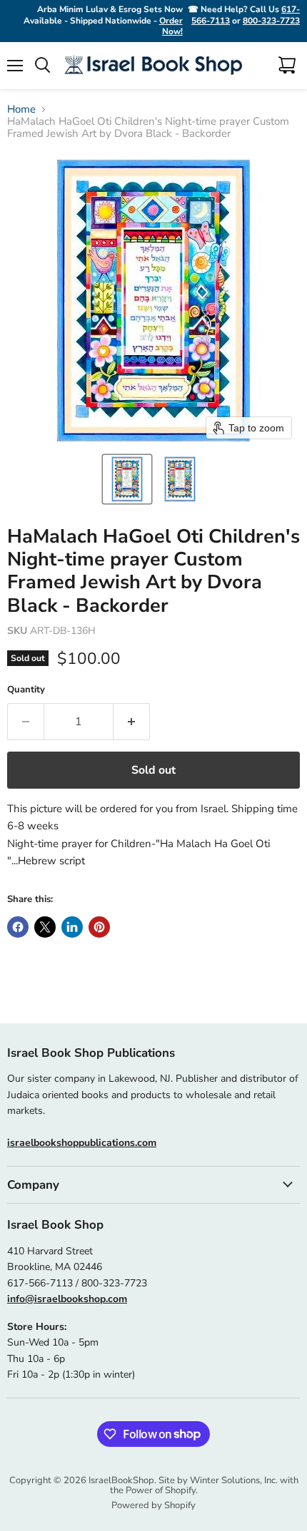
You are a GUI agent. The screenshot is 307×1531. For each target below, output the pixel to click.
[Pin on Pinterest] (99, 927)
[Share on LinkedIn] (72, 927)
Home (21, 109)
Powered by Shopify (153, 1505)
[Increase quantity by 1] (132, 721)
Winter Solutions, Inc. (234, 1480)
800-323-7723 (271, 20)
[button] (127, 479)
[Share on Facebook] (18, 927)
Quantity (26, 690)
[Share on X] (45, 927)
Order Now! (171, 26)
